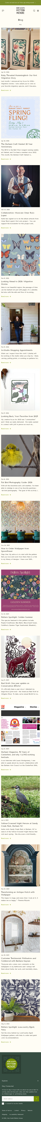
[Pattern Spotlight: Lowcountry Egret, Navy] (20, 1013)
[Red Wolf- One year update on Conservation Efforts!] (20, 669)
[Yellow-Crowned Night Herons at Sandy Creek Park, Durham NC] (20, 809)
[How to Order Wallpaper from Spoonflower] (20, 534)
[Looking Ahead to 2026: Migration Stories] (20, 267)
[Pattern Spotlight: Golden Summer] (20, 602)
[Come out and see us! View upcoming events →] (20, 3)
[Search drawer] (34, 11)
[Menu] (3, 11)
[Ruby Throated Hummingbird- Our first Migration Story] (20, 61)
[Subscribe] (36, 1098)
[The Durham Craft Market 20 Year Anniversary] (20, 130)
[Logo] (20, 10)
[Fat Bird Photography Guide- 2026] (20, 467)
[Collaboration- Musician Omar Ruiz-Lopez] (20, 199)
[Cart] (38, 11)
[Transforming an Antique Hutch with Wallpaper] (20, 877)
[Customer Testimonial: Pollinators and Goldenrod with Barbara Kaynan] (20, 944)
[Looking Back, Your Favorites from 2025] (20, 401)
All (20, 24)
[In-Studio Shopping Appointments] (20, 335)
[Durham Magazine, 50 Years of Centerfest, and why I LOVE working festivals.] (20, 739)
